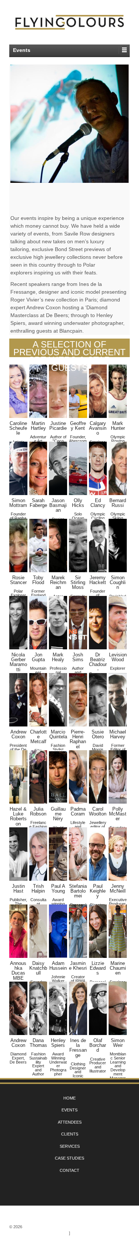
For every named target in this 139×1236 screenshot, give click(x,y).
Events (69, 1110)
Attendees (70, 1122)
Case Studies (69, 1158)
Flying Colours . (42, 1227)
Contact (69, 1170)
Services (70, 1146)
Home (69, 1098)
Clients (69, 1134)
